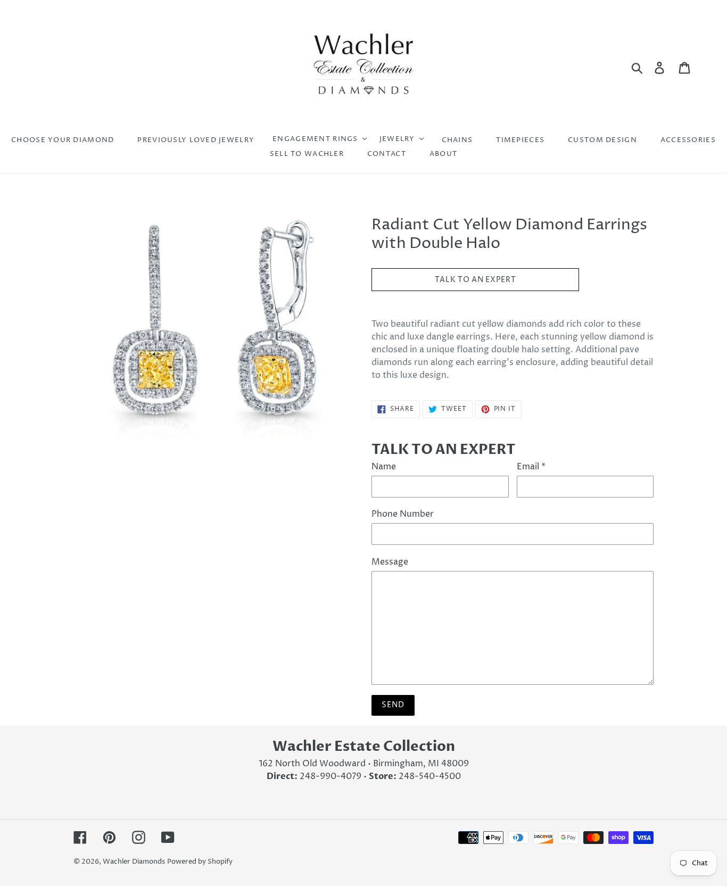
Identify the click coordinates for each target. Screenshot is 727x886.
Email (531, 467)
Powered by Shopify (200, 861)
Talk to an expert (475, 280)
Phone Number (402, 514)
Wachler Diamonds (134, 861)
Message (389, 562)
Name (383, 467)
